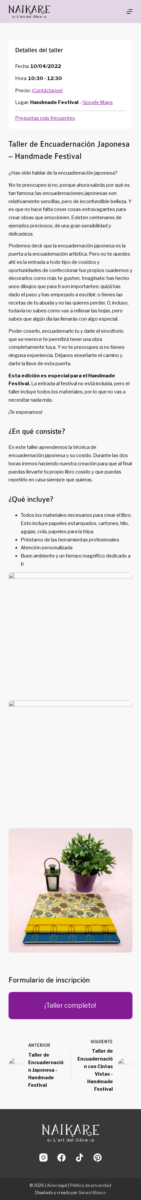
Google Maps (97, 102)
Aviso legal (57, 1185)
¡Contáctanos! (47, 91)
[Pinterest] (97, 1157)
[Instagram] (43, 1157)
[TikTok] (79, 1157)
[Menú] (129, 11)
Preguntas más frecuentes (45, 118)
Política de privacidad (90, 1185)
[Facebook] (61, 1157)
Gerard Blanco (92, 1192)
